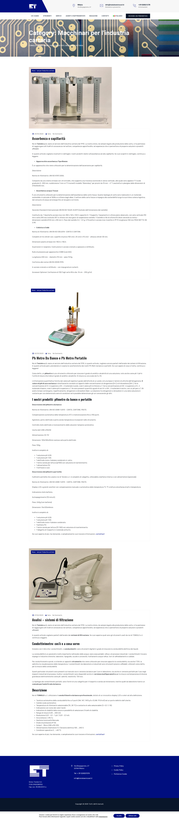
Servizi (59, 16)
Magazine (93, 16)
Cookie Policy (118, 770)
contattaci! (100, 534)
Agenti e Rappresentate (75, 16)
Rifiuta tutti (132, 816)
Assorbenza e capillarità (48, 138)
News (34, 71)
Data (49, 134)
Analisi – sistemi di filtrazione (52, 619)
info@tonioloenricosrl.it (83, 778)
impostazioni (103, 817)
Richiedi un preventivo (138, 16)
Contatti (105, 16)
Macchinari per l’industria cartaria (43, 71)
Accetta (119, 816)
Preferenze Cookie (120, 774)
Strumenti (47, 16)
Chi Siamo (35, 16)
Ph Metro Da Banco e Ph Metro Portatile (59, 358)
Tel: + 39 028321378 (82, 773)
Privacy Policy (119, 766)
